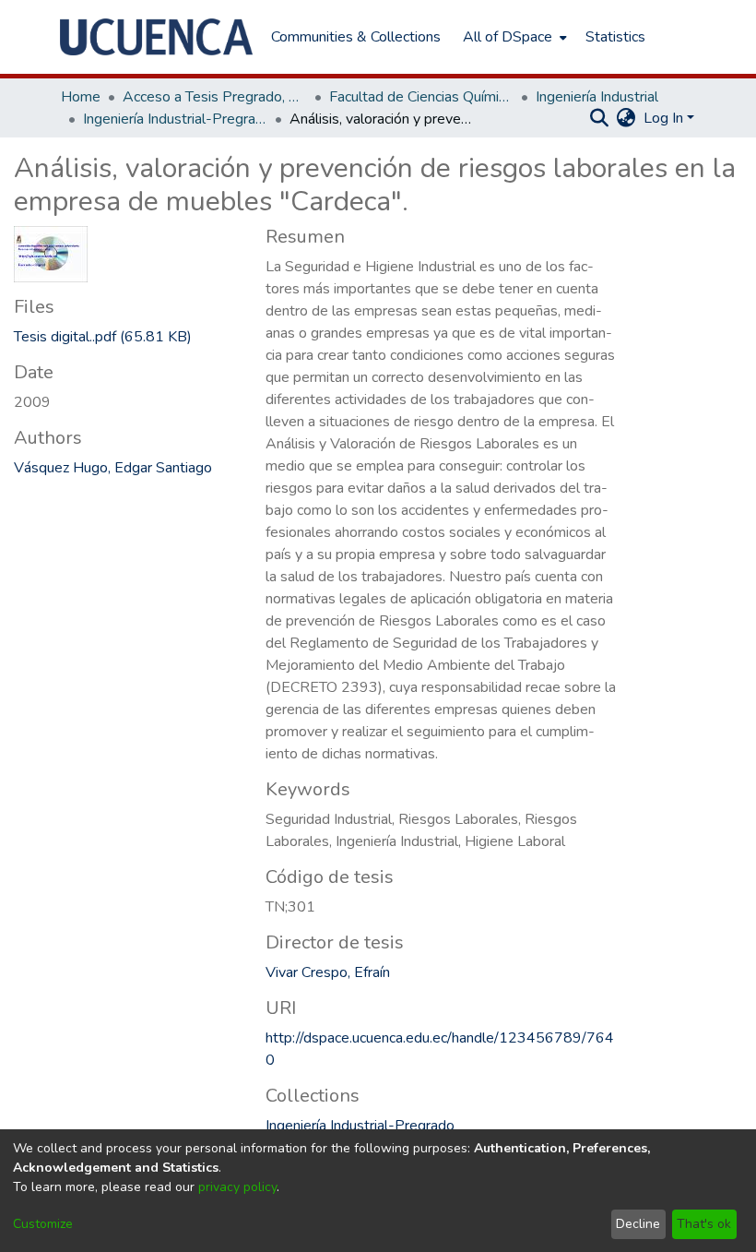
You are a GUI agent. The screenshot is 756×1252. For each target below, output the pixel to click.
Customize (43, 1224)
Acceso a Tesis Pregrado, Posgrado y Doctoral (215, 97)
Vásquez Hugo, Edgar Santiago (113, 468)
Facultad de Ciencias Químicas (421, 97)
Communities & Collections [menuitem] (356, 37)
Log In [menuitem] (663, 118)
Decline (638, 1224)
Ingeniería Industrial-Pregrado (175, 119)
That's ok (704, 1224)
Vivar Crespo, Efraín (328, 972)
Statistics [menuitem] (615, 37)
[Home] (156, 36)
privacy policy (237, 1187)
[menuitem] (513, 37)
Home (80, 97)
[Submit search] (599, 118)
